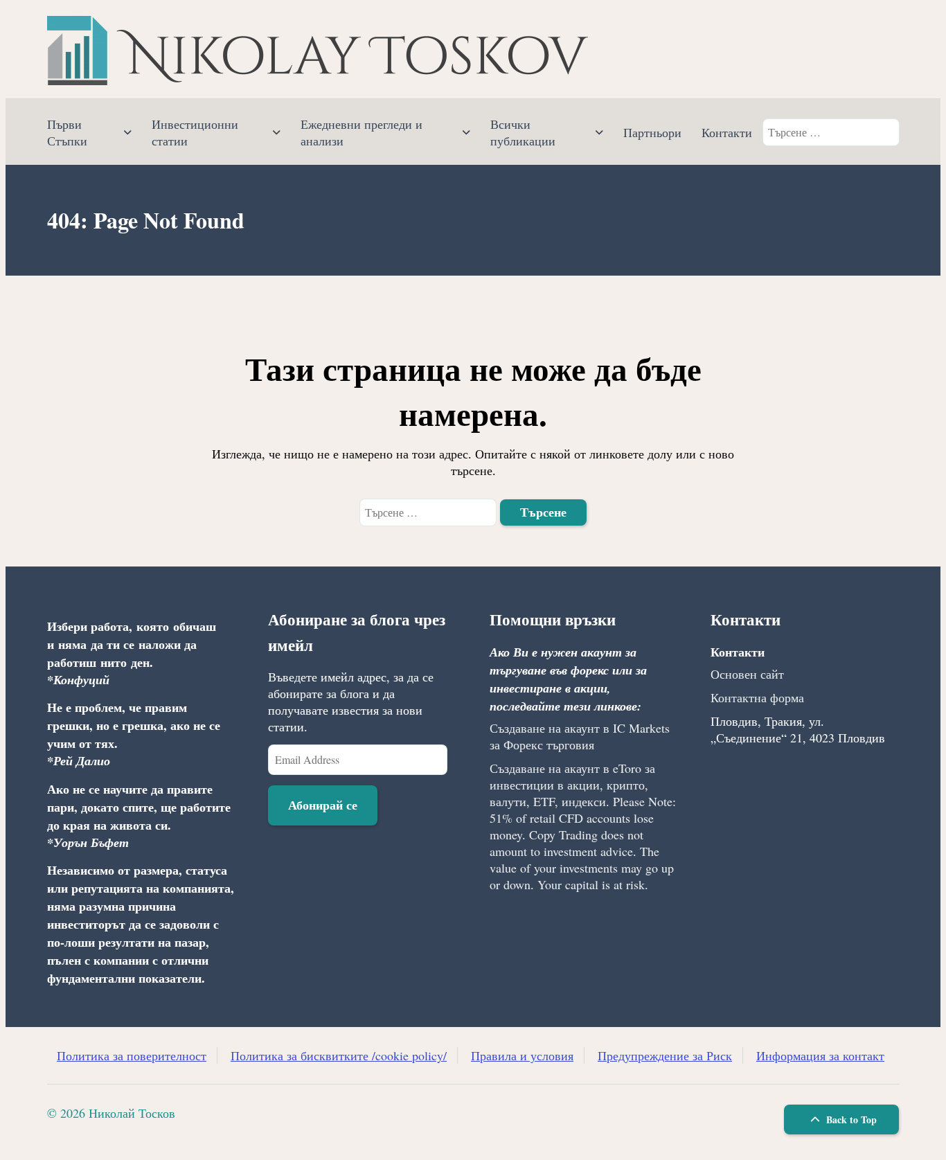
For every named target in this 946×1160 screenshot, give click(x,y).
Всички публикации (522, 132)
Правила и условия (522, 1055)
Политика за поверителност (131, 1055)
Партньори (652, 132)
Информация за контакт (820, 1055)
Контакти (727, 132)
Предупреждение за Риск (665, 1055)
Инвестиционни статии (195, 132)
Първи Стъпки (67, 132)
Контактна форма (757, 697)
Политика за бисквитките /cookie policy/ (339, 1055)
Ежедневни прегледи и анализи (361, 132)
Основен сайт (747, 674)
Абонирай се (322, 805)
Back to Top (850, 1119)
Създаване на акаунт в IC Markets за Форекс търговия (580, 736)
